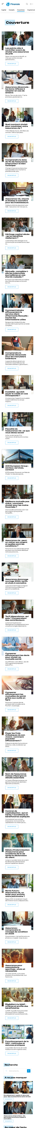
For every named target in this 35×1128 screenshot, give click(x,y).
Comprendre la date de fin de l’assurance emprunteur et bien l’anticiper (16, 163)
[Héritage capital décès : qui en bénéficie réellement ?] (17, 227)
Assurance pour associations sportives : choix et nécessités (15, 968)
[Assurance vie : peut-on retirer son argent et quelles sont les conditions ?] (17, 533)
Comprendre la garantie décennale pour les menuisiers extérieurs (15, 356)
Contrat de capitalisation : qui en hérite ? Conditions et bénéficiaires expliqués (17, 814)
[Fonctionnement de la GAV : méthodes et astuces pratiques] (17, 1034)
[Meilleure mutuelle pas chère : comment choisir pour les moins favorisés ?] (17, 494)
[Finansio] (13, 4)
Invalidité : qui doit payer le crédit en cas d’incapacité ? (16, 394)
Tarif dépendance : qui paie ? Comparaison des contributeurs (17, 618)
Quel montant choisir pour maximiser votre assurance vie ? (16, 126)
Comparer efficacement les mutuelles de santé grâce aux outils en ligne (15, 696)
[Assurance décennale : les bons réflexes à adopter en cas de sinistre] (17, 79)
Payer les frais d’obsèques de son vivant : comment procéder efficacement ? (15, 737)
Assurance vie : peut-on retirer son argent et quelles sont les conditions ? (16, 543)
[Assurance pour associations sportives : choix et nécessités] (17, 958)
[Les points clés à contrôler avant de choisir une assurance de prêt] (17, 40)
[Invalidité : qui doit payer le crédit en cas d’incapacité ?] (17, 384)
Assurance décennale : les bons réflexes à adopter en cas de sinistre (17, 90)
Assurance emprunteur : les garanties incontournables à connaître (15, 1117)
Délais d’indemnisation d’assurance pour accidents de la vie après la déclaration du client (17, 853)
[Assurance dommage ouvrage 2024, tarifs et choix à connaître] (17, 572)
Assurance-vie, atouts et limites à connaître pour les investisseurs (17, 201)
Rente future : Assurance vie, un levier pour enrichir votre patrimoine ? (15, 893)
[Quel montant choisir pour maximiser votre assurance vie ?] (17, 117)
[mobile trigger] (3, 4)
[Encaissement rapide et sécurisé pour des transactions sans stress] (18, 1087)
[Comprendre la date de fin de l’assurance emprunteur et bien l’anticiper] (17, 152)
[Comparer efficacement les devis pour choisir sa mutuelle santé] (17, 646)
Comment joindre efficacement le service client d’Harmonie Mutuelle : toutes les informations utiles (16, 315)
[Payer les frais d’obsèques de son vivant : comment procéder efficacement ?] (17, 726)
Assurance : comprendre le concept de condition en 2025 (16, 931)
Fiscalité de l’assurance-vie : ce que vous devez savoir (17, 431)
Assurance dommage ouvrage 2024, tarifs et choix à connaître (16, 581)
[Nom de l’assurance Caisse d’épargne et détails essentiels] (17, 766)
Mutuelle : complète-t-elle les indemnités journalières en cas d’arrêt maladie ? (16, 274)
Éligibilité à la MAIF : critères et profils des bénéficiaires (16, 1006)
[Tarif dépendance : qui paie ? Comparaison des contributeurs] (17, 609)
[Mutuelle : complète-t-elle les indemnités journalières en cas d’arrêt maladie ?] (17, 264)
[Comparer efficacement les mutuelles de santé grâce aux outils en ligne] (17, 685)
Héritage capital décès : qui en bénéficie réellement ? (17, 236)
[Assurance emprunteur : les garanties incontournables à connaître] (18, 1108)
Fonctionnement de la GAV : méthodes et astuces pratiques (17, 1043)
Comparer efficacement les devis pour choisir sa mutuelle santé (17, 656)
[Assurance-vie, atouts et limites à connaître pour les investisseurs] (17, 191)
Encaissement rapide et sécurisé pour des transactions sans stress (17, 1095)
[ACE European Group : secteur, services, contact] (17, 458)
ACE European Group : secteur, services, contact (17, 468)
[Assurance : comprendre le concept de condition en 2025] (17, 920)
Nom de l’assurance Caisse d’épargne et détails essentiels (15, 776)
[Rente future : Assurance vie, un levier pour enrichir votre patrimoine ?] (17, 883)
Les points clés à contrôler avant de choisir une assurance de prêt (17, 51)
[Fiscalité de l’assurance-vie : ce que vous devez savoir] (17, 421)
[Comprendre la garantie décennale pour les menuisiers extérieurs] (17, 345)
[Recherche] (27, 4)
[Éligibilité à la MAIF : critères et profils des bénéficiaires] (17, 997)
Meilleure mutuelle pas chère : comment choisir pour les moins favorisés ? (17, 504)
